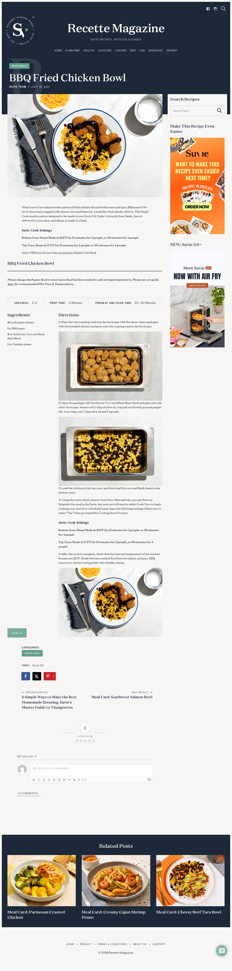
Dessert (172, 50)
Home (58, 50)
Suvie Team (17, 86)
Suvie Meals (19, 66)
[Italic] (38, 780)
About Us (140, 944)
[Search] (223, 8)
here (11, 284)
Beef (133, 50)
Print (15, 633)
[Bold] (33, 780)
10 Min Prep (72, 50)
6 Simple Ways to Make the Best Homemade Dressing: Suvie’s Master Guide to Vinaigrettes (49, 702)
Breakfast (156, 50)
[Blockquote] (64, 780)
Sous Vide (104, 50)
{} (79, 779)
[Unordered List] (59, 780)
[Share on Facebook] (26, 676)
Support (159, 944)
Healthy (89, 50)
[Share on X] (37, 676)
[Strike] (48, 780)
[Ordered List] (54, 780)
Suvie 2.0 (37, 664)
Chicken (121, 50)
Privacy (86, 944)
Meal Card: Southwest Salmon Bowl (121, 696)
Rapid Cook (32, 653)
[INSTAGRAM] (215, 9)
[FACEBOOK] (208, 9)
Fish (142, 50)
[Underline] (43, 780)
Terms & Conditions (112, 944)
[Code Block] (69, 780)
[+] (84, 779)
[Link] (74, 780)
